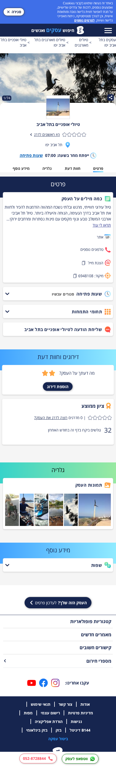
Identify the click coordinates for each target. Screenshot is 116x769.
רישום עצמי (50, 712)
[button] (58, 198)
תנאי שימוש (40, 704)
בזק (59, 730)
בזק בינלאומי (36, 730)
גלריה (47, 168)
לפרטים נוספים (84, 20)
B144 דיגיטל (80, 730)
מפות (28, 712)
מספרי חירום (98, 661)
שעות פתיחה (31, 155)
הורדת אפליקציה (49, 721)
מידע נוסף (21, 168)
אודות (85, 704)
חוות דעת (72, 168)
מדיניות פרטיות (80, 712)
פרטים (98, 168)
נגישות (76, 721)
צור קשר (65, 704)
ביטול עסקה (58, 738)
